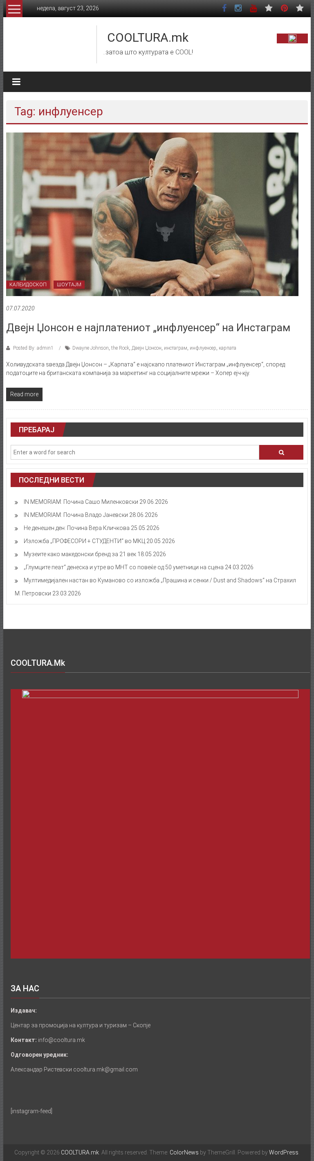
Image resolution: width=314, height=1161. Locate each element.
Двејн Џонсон (146, 348)
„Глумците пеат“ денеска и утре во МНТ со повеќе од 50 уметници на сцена (124, 567)
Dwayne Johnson (90, 348)
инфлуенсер (203, 348)
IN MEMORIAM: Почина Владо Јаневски (76, 515)
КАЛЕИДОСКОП (28, 284)
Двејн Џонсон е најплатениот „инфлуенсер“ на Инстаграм (148, 327)
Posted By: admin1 (33, 348)
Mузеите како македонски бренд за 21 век (80, 554)
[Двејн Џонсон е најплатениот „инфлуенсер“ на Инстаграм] (152, 214)
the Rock (120, 348)
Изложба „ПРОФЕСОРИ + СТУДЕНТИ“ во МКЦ (84, 541)
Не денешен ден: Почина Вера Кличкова (77, 528)
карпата (227, 348)
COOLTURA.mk (147, 37)
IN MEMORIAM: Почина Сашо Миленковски (81, 502)
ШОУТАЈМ (69, 284)
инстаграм (175, 348)
